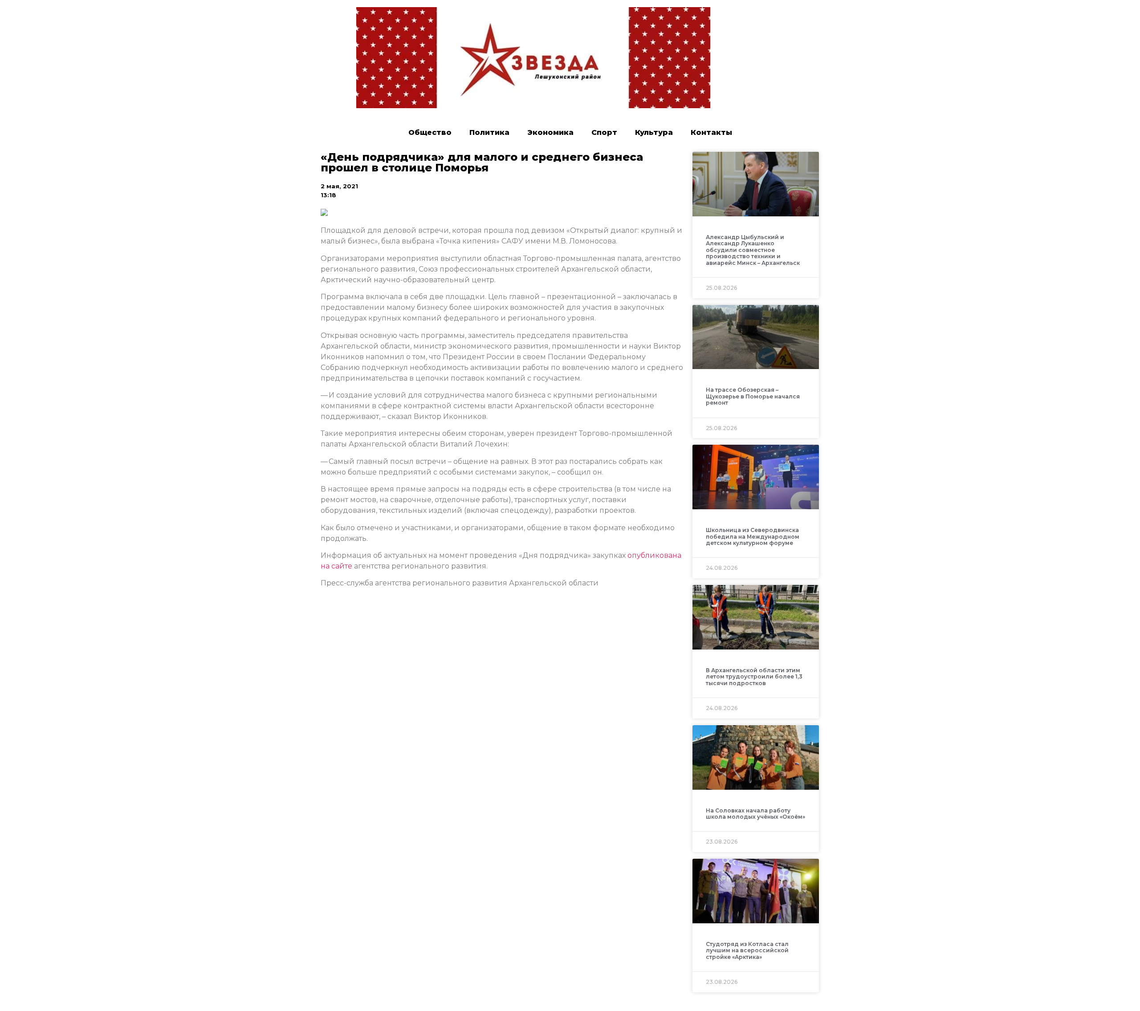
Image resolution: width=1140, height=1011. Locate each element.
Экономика (550, 132)
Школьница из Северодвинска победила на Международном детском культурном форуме (752, 536)
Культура (654, 132)
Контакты (711, 132)
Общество (430, 132)
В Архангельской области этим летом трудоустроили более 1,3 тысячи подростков (754, 676)
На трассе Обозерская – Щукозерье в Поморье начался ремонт (753, 396)
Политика (489, 132)
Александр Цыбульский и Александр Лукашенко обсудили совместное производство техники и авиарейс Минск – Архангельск (753, 250)
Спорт (604, 132)
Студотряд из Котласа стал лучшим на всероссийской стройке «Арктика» (747, 950)
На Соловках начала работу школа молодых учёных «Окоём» (755, 813)
